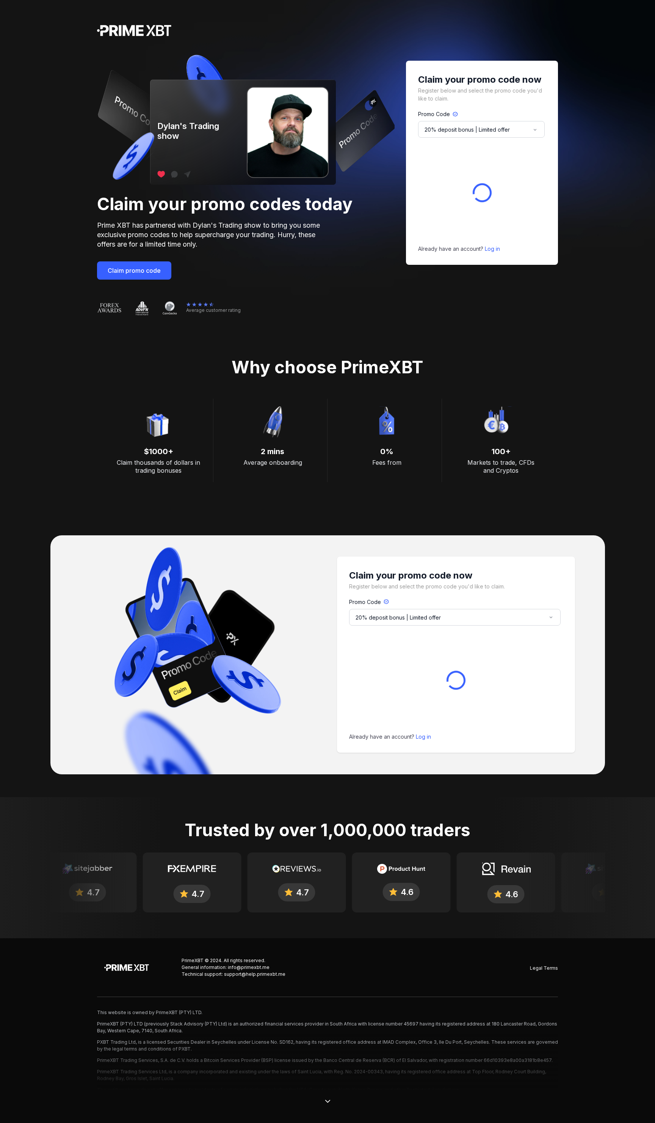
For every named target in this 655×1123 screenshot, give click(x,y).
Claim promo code (134, 270)
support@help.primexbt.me (254, 974)
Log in (492, 248)
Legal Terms (544, 968)
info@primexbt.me (249, 967)
